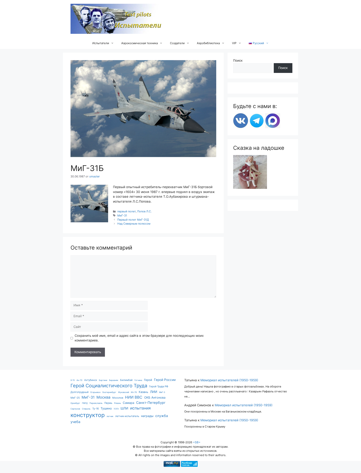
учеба (75, 422)
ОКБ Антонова (154, 397)
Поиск (238, 60)
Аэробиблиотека (208, 43)
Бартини (103, 380)
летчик (110, 416)
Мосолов (117, 397)
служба (161, 416)
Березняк (113, 380)
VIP (234, 43)
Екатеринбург (109, 392)
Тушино (106, 408)
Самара (128, 403)
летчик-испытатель (127, 416)
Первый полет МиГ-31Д (133, 219)
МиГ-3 (162, 392)
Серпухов (75, 409)
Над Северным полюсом (133, 223)
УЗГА (116, 409)
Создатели (177, 43)
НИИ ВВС (133, 397)
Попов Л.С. (144, 211)
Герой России (165, 380)
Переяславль (95, 403)
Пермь (108, 402)
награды (147, 416)
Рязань (117, 403)
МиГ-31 (122, 215)
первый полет (126, 211)
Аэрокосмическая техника (139, 43)
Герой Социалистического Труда (109, 385)
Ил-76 (134, 392)
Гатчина (138, 380)
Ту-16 (95, 408)
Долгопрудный (80, 392)
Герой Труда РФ (158, 386)
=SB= (196, 442)
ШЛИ (124, 408)
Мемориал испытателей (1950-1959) (229, 380)
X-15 (73, 380)
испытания (140, 408)
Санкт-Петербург (150, 402)
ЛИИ (153, 392)
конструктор (88, 415)
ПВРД (85, 403)
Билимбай (126, 379)
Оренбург (75, 403)
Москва (103, 397)
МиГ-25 (75, 397)
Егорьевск (95, 392)
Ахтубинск (90, 379)
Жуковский (123, 392)
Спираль (86, 409)
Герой (148, 380)
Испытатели (100, 43)
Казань (143, 392)
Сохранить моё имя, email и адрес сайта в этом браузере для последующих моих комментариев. (139, 338)
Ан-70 (79, 380)
